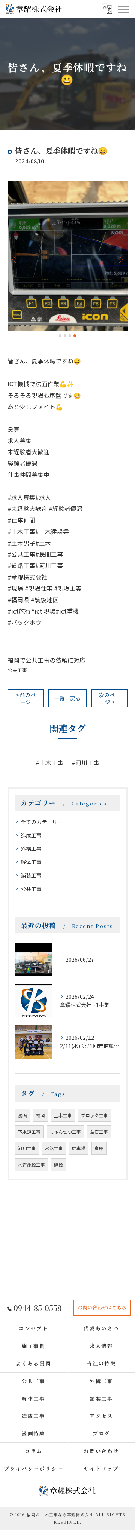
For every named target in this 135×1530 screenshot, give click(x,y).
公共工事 (17, 669)
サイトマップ (101, 1468)
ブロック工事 (94, 1115)
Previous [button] (15, 259)
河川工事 (27, 1148)
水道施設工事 (31, 1165)
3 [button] (70, 335)
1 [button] (60, 335)
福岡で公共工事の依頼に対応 (47, 659)
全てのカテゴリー (42, 822)
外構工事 (31, 848)
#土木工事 (49, 762)
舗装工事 (31, 875)
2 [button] (65, 335)
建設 (58, 1165)
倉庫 (99, 1148)
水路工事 (54, 1148)
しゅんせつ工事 (65, 1132)
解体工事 (31, 862)
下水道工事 (29, 1132)
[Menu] (123, 9)
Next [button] (120, 259)
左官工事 (99, 1132)
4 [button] (75, 335)
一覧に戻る (67, 698)
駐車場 (79, 1148)
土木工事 (63, 1115)
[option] (68, 256)
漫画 (22, 1115)
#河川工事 (85, 762)
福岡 (40, 1115)
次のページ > (109, 698)
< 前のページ (26, 698)
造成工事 (31, 835)
